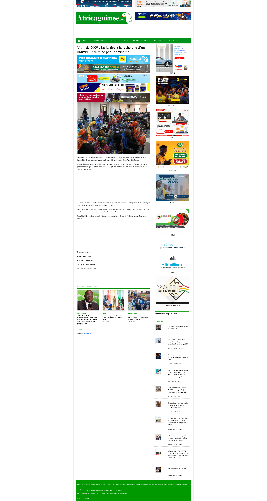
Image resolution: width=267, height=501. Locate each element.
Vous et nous (158, 41)
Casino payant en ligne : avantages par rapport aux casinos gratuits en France (178, 357)
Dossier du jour (138, 484)
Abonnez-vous (90, 490)
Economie (92, 484)
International (100, 41)
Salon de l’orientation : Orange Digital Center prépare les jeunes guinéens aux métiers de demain (177, 390)
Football (151, 484)
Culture (155, 484)
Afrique (113, 484)
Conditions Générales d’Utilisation (109, 493)
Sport (126, 41)
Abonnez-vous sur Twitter (116, 490)
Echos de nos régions (101, 484)
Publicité (93, 493)
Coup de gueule (130, 484)
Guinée (86, 41)
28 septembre (87, 334)
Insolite (171, 484)
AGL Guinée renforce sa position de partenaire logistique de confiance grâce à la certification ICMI (178, 438)
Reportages (145, 484)
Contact (98, 493)
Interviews (122, 484)
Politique (109, 484)
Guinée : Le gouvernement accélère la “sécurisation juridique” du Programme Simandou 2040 (178, 405)
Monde (118, 484)
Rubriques (115, 41)
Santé (159, 484)
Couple (163, 484)
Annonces (173, 41)
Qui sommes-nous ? (123, 493)
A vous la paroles (177, 484)
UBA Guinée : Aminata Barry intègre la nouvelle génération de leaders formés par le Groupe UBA (178, 342)
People (167, 484)
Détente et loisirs (140, 41)
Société (88, 484)
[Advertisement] (133, 31)
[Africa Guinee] (104, 18)
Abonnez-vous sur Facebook (101, 490)
